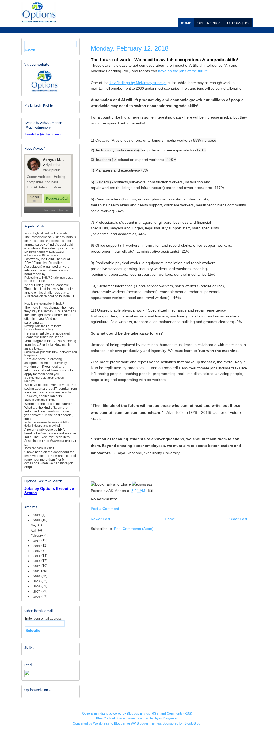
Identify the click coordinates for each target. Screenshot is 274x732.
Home (186, 23)
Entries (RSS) (149, 713)
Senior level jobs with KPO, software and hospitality (50, 353)
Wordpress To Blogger (109, 723)
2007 (36, 591)
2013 (36, 561)
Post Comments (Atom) (134, 528)
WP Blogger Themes (146, 723)
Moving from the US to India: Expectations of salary (42, 327)
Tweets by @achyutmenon (43, 134)
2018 (36, 520)
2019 (36, 515)
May (33, 525)
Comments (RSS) (179, 713)
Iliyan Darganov (165, 718)
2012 (36, 566)
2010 (36, 576)
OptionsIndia (208, 23)
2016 (36, 545)
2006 (36, 596)
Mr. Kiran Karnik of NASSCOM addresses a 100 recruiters (44, 253)
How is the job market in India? (44, 303)
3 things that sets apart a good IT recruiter (45, 379)
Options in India (93, 713)
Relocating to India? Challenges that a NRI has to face (48, 279)
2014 (36, 555)
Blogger (132, 713)
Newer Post (100, 519)
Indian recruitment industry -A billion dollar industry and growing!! (47, 424)
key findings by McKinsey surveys (137, 83)
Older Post (238, 519)
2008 (36, 586)
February (37, 535)
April (33, 530)
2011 (36, 571)
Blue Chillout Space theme (115, 718)
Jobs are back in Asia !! (39, 448)
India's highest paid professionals (45, 233)
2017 (36, 540)
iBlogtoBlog (192, 723)
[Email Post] (150, 490)
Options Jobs (238, 23)
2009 (36, 581)
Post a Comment (105, 508)
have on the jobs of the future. (183, 71)
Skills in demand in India (39, 399)
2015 (36, 550)
